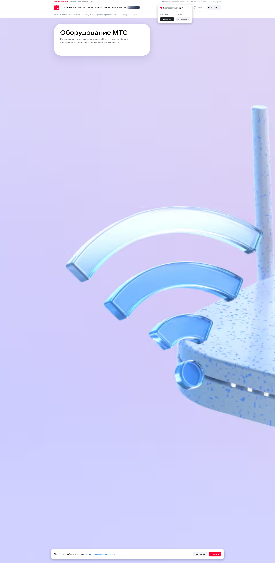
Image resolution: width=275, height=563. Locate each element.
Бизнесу (73, 2)
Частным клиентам (61, 2)
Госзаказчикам (83, 2)
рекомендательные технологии (104, 554)
